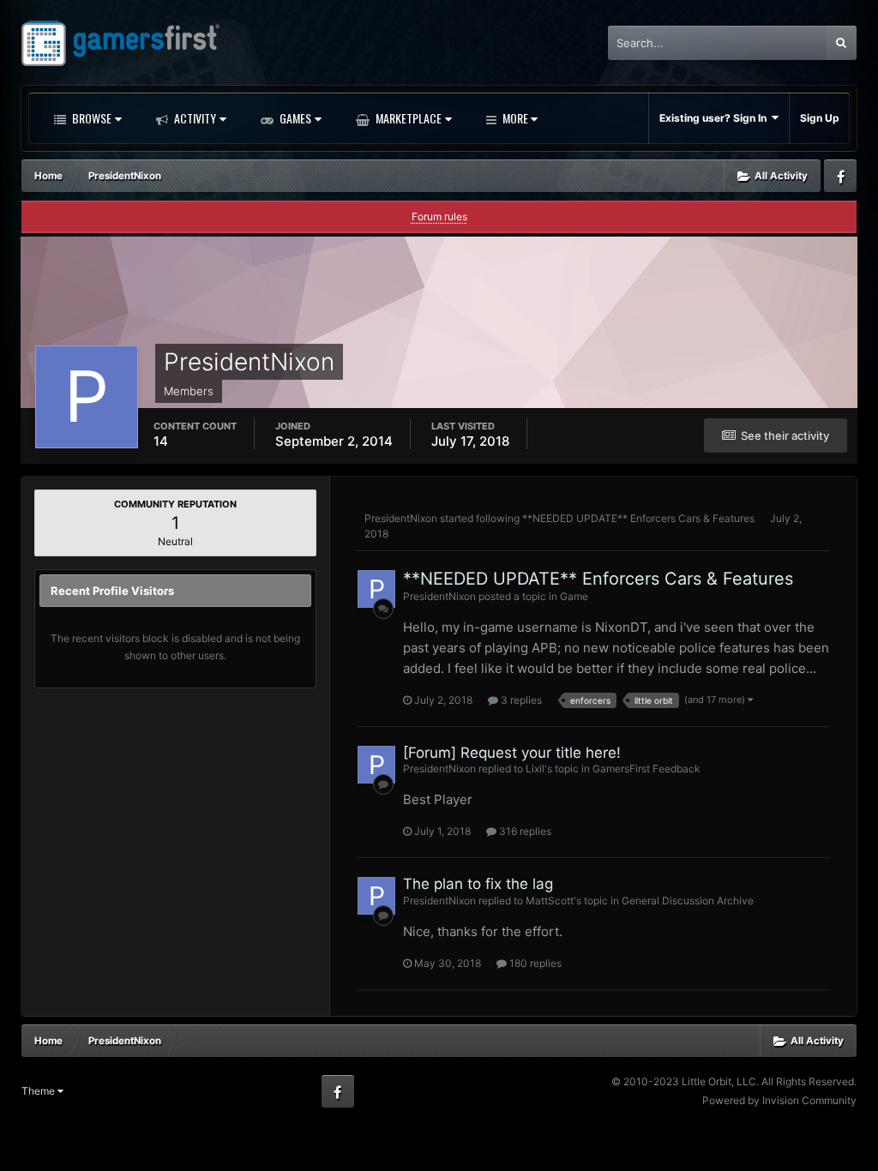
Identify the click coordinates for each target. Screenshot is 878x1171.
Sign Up (819, 117)
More (515, 118)
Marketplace (407, 118)
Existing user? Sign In (715, 117)
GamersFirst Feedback (646, 768)
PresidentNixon (400, 518)
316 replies (523, 831)
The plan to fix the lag (478, 883)
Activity (193, 118)
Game (574, 596)
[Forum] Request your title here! (512, 752)
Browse (90, 118)
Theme (39, 1090)
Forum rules (439, 216)
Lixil (535, 768)
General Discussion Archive (688, 900)
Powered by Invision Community (779, 1100)
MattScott (550, 900)
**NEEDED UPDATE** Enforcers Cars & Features (638, 518)
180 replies (534, 963)
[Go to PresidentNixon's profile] (376, 589)
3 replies (520, 700)
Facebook (840, 175)
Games (294, 118)
